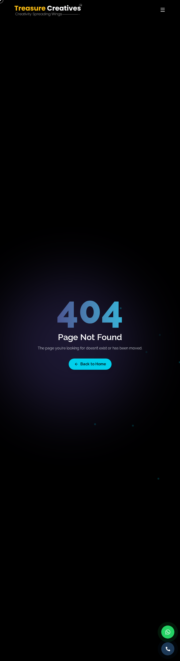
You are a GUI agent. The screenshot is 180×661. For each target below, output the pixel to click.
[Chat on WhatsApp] (167, 632)
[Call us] (167, 648)
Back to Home (93, 364)
